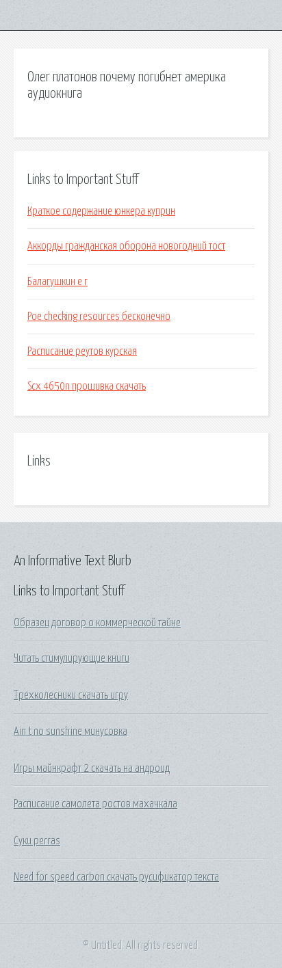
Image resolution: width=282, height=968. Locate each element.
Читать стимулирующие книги (71, 658)
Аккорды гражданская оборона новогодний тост (126, 246)
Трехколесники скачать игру (71, 695)
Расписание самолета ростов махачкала (95, 803)
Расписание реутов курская (82, 351)
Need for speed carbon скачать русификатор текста (116, 877)
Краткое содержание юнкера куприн (101, 211)
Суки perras (37, 840)
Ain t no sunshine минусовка (70, 731)
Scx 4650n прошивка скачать (86, 386)
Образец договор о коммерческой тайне (97, 622)
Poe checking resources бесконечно (98, 316)
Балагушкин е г (57, 281)
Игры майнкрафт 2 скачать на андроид (92, 768)
